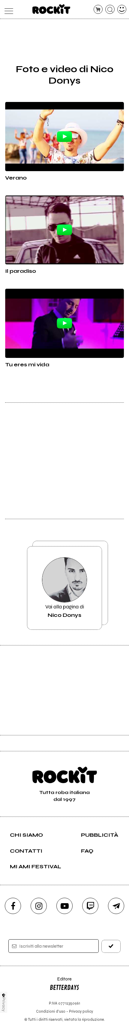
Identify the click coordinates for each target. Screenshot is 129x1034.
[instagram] (39, 906)
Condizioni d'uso (50, 1011)
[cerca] (110, 9)
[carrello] (98, 9)
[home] (51, 9)
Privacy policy (81, 1011)
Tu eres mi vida (27, 364)
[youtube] (64, 906)
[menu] (7, 9)
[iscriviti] (111, 946)
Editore (61, 982)
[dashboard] (122, 9)
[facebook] (13, 906)
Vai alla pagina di (64, 610)
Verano (16, 177)
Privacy (3, 1004)
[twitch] (90, 906)
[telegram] (116, 906)
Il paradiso (20, 271)
